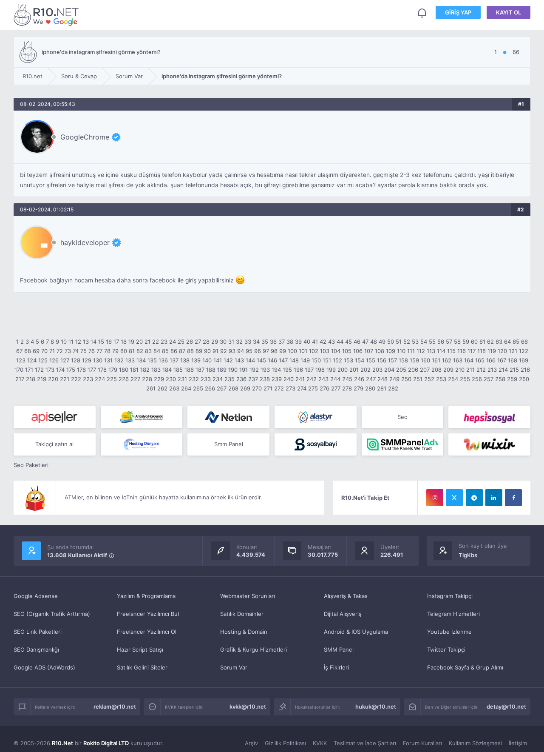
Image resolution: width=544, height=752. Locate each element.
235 (229, 379)
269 (245, 388)
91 (215, 351)
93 (232, 351)
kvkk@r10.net (248, 706)
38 (289, 341)
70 (44, 351)
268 (233, 388)
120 (502, 351)
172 (39, 369)
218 (30, 379)
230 (171, 379)
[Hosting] (228, 417)
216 (525, 369)
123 (21, 360)
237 (253, 379)
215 (514, 369)
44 (340, 341)
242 (311, 379)
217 (19, 379)
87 (182, 351)
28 (206, 341)
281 (381, 388)
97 (266, 351)
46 (357, 341)
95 (249, 351)
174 (60, 369)
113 (431, 351)
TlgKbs (468, 555)
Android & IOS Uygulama (356, 631)
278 (347, 388)
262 (162, 388)
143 (239, 360)
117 (472, 351)
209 (448, 369)
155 (370, 360)
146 (272, 360)
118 (481, 351)
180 (123, 369)
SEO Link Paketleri (38, 631)
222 (76, 379)
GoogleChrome (84, 137)
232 (194, 379)
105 (346, 351)
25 (181, 341)
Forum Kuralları (422, 743)
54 (423, 341)
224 (100, 379)
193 (265, 369)
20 (139, 341)
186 (189, 369)
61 (482, 341)
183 (156, 369)
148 (294, 360)
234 (217, 379)
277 (335, 388)
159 (414, 360)
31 (231, 341)
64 (507, 341)
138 (185, 360)
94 (240, 351)
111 (411, 351)
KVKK (320, 743)
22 (155, 341)
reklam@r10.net (115, 706)
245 (347, 379)
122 (523, 351)
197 (309, 369)
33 (247, 341)
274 (301, 388)
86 (173, 351)
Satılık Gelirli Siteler (142, 667)
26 (189, 341)
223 (88, 379)
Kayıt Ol (508, 12)
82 (139, 351)
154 (359, 360)
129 (86, 360)
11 (71, 341)
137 (174, 360)
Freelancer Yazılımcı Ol (146, 631)
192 (254, 369)
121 (513, 351)
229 (159, 379)
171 (29, 369)
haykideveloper (85, 242)
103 (324, 351)
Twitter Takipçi (446, 649)
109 (390, 351)
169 (523, 360)
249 (394, 379)
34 (256, 341)
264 (186, 388)
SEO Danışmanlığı (36, 649)
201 (354, 369)
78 (107, 351)
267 (222, 388)
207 (425, 369)
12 (78, 341)
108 (379, 351)
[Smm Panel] (55, 417)
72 (60, 351)
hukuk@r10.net (375, 706)
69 (36, 351)
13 (86, 341)
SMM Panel (339, 649)
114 (441, 351)
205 (401, 369)
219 (41, 379)
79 (115, 351)
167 (501, 360)
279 (358, 388)
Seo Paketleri (31, 464)
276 (324, 388)
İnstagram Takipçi (450, 595)
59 (465, 341)
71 (52, 351)
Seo (402, 416)
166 (491, 360)
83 (148, 351)
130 (97, 360)
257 (488, 379)
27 (198, 341)
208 (436, 369)
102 (313, 351)
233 (206, 379)
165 (479, 360)
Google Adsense (36, 595)
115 (451, 351)
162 (446, 360)
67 (19, 351)
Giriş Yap (458, 12)
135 (152, 360)
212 (481, 369)
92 (223, 351)
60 (474, 341)
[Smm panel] (403, 444)
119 (491, 351)
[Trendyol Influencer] (489, 444)
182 (145, 369)
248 (382, 379)
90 (207, 351)
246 (359, 379)
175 (70, 369)
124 (32, 360)
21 (147, 341)
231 (182, 379)
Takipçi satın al (54, 444)
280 (370, 388)
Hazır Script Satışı (140, 649)
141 (217, 360)
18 (124, 341)
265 (198, 388)
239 (277, 379)
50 (390, 341)
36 (273, 341)
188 (210, 369)
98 (274, 351)
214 (503, 369)
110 (401, 351)
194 (276, 369)
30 (223, 341)
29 (214, 341)
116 (461, 351)
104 (335, 351)
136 (163, 360)
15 (101, 341)
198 (320, 369)
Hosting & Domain (243, 631)
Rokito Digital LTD (106, 743)
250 (406, 379)
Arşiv (251, 743)
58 (457, 341)
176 (81, 369)
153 (348, 360)
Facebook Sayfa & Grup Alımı (465, 667)
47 (365, 341)
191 (243, 369)
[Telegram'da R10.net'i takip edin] (474, 497)
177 (92, 369)
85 (165, 351)
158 (403, 360)
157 (392, 360)
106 (358, 351)
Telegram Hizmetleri (453, 613)
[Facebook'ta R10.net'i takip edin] (513, 497)
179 (112, 369)
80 (123, 351)
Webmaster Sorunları (247, 595)
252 (429, 379)
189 (222, 369)
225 (112, 379)
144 (250, 360)
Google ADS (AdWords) (44, 667)
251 (417, 379)
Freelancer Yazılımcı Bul (148, 613)
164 (468, 360)
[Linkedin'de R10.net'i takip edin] (493, 497)
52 (406, 341)
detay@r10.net (506, 706)
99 (282, 351)
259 (512, 379)
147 (283, 360)
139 (196, 360)
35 (264, 341)
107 (368, 351)
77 (99, 351)
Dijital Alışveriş (343, 613)
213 (492, 369)
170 (18, 369)
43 (331, 341)
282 (393, 388)
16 (109, 341)
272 (279, 388)
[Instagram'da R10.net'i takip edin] (434, 497)
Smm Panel (228, 444)
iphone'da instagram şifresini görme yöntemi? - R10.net (48, 14)
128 (75, 360)
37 (281, 341)
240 (288, 379)
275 (313, 388)
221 (64, 379)
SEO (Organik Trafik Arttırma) (52, 613)
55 (432, 341)
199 (331, 369)
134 (141, 360)
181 (134, 369)
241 (300, 379)
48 (373, 341)
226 (124, 379)
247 (371, 379)
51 (399, 341)
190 (233, 369)
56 (440, 341)
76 (91, 351)
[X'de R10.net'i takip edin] (454, 497)
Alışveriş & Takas (346, 595)
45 (348, 341)
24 (172, 341)
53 (415, 341)
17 (116, 341)
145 (261, 360)
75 (83, 351)
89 (199, 351)
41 (315, 341)
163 (457, 360)
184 (167, 369)
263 (174, 388)
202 (365, 369)
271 (268, 388)
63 (499, 341)
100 (292, 351)
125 (43, 360)
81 (132, 351)
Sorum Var (233, 667)
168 (512, 360)
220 (53, 379)
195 (287, 369)
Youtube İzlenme (449, 631)
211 (470, 369)
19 (131, 341)
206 (413, 369)
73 (68, 351)
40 (306, 341)
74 (76, 351)
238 (265, 379)
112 (420, 351)
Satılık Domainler (242, 613)
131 (108, 360)
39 (298, 341)
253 (441, 379)
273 (290, 388)
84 (156, 351)
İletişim (518, 743)
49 (382, 341)
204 (389, 369)
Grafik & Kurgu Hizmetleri (253, 649)
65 (516, 341)
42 (323, 341)
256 (477, 379)
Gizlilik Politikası (285, 743)
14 (93, 341)
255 (465, 379)
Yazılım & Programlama (146, 595)
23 (164, 341)
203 (377, 369)
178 (102, 369)
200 (342, 369)
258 (500, 379)
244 (335, 379)
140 (207, 360)
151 (327, 360)
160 (425, 360)
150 (316, 360)
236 (241, 379)
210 (460, 369)
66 (524, 341)
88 (190, 351)
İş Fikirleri (336, 667)
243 (323, 379)
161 (436, 360)
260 (524, 379)
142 (228, 360)
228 (147, 379)
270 (257, 388)
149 (305, 360)
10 (64, 341)
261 (151, 388)
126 (54, 360)
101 (303, 351)
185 (178, 369)
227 (135, 379)
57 (449, 341)
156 (381, 360)
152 (337, 360)
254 (453, 379)
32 (239, 341)
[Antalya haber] (142, 417)
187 (200, 369)
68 (27, 351)
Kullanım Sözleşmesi (475, 743)
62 (490, 341)
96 (257, 351)
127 (64, 360)
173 (49, 369)
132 (119, 360)
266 (210, 388)
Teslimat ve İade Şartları (365, 743)
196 (298, 369)
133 (130, 360)
